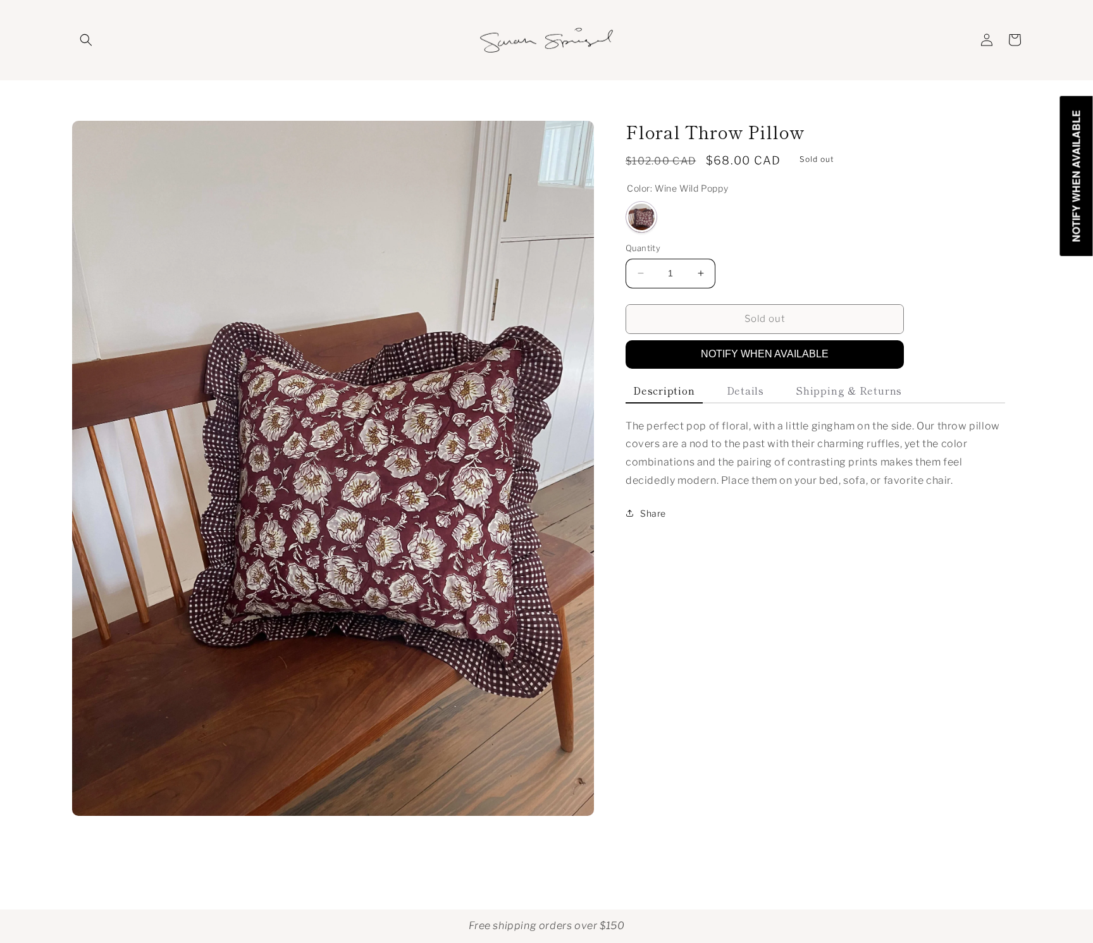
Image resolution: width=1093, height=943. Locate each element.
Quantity (643, 248)
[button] (86, 40)
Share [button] (653, 513)
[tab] (664, 391)
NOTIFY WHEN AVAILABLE (765, 353)
